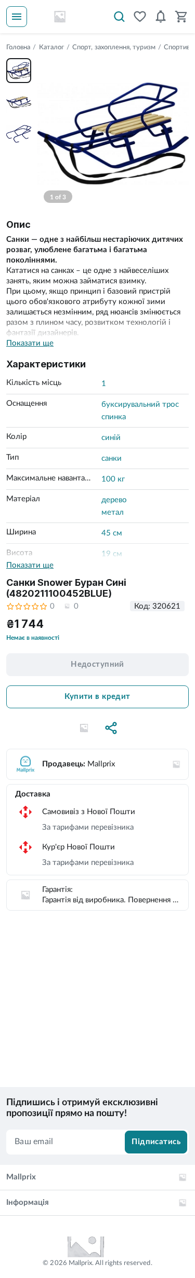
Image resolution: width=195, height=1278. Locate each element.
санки (111, 458)
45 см (111, 533)
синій (111, 438)
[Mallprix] (59, 16)
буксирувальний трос (140, 404)
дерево (114, 500)
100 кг (113, 479)
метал (112, 512)
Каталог (51, 47)
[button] (84, 728)
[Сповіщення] (160, 16)
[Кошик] (181, 16)
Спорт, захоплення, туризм (113, 47)
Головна (18, 47)
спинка (113, 417)
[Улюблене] (140, 16)
